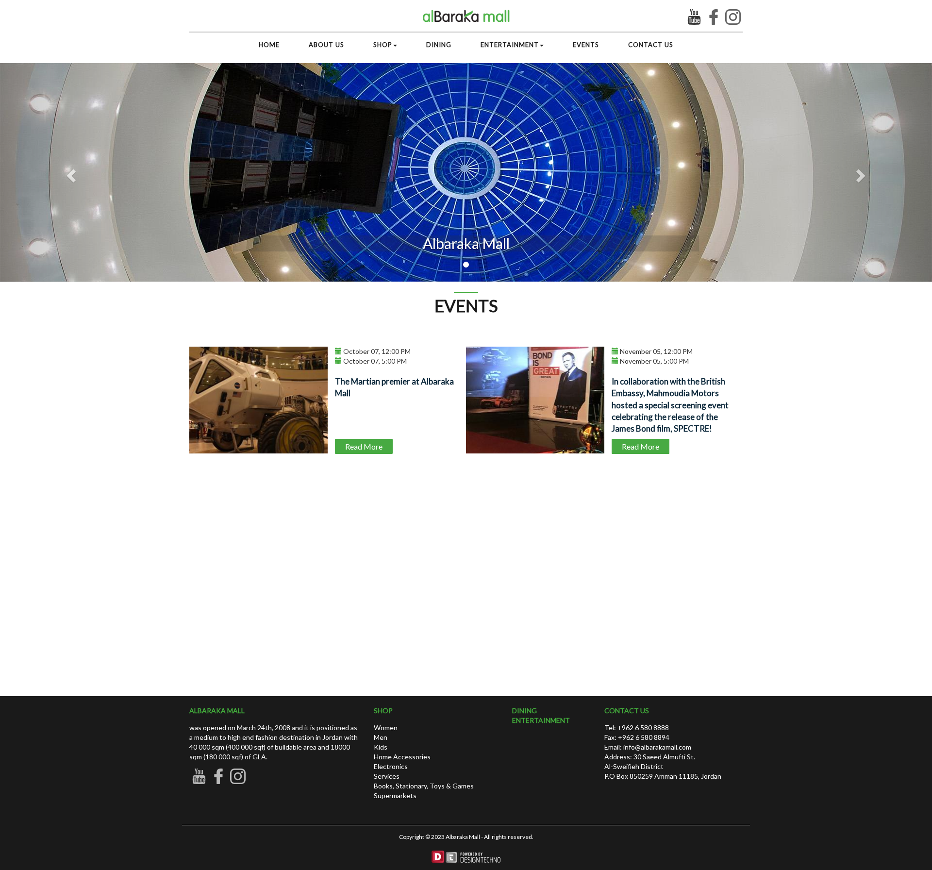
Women (386, 727)
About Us (326, 45)
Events (586, 45)
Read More (364, 446)
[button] (862, 172)
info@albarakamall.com (656, 747)
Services (386, 776)
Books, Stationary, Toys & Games (424, 786)
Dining (438, 45)
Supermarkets (395, 795)
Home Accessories (402, 757)
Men (380, 737)
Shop (382, 45)
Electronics (391, 766)
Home (269, 45)
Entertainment (510, 45)
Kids (380, 747)
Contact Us (650, 45)
